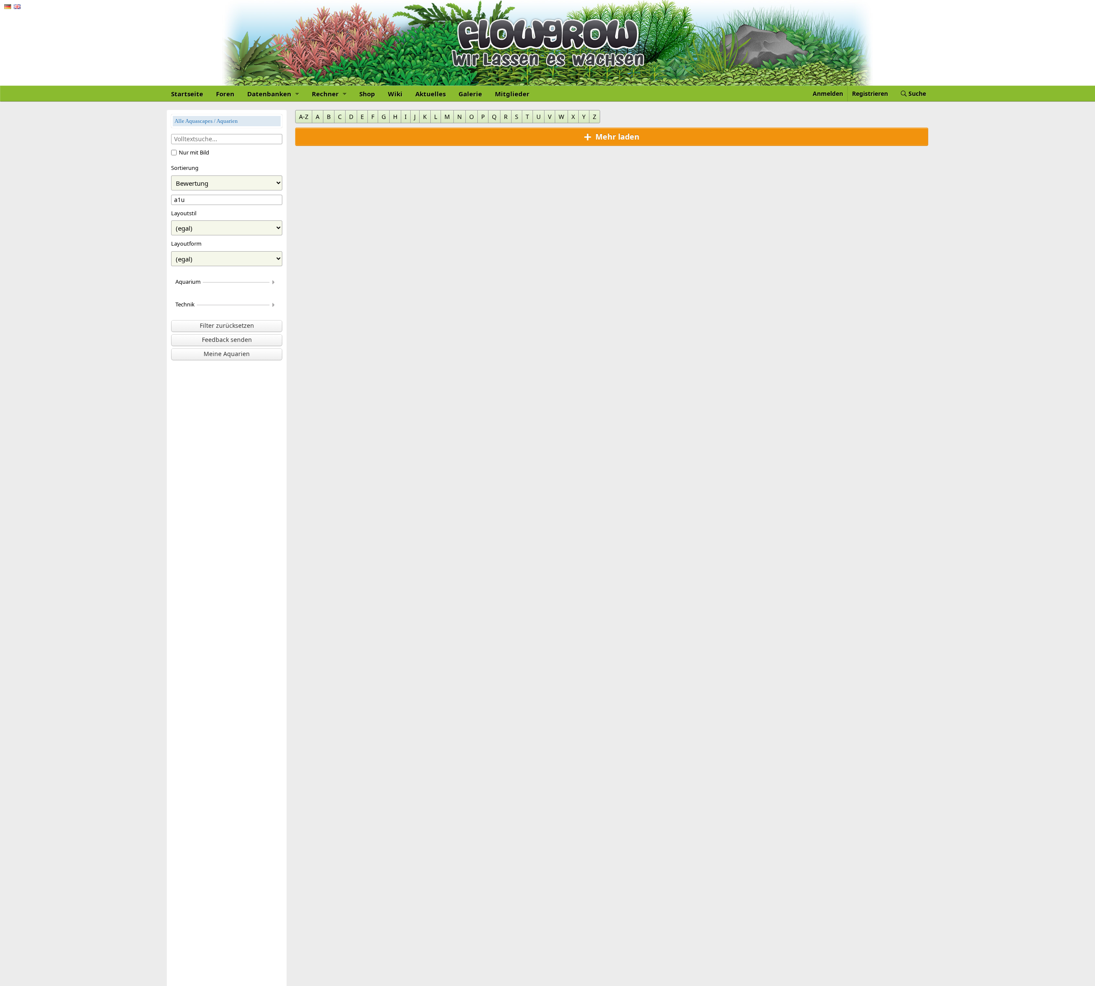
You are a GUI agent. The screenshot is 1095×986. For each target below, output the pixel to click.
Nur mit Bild (194, 152)
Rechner (326, 93)
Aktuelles (430, 93)
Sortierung (184, 168)
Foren (225, 93)
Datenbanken (270, 93)
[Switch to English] (17, 6)
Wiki (395, 93)
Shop (367, 93)
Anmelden (828, 93)
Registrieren (870, 93)
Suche (916, 93)
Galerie (470, 93)
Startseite (187, 93)
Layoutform (186, 243)
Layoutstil (183, 213)
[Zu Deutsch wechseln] (7, 6)
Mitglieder (512, 93)
